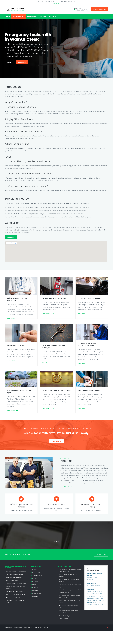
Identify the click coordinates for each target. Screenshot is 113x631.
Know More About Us (67, 487)
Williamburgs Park (37, 575)
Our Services (31, 16)
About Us (43, 16)
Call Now (9, 62)
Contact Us (56, 4)
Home (8, 16)
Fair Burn (34, 578)
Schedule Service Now (99, 9)
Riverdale (34, 569)
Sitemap (46, 627)
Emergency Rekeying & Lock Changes (16, 583)
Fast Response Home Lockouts (14, 574)
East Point (35, 590)
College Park (35, 587)
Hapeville (34, 584)
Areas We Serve (18, 16)
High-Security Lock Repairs (13, 597)
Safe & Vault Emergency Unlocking (15, 594)
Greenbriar (35, 596)
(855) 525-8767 (82, 10)
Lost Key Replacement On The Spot (15, 591)
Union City (35, 581)
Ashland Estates (36, 572)
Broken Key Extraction (12, 580)
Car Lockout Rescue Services (14, 577)
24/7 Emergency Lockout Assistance (16, 571)
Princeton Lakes (36, 593)
